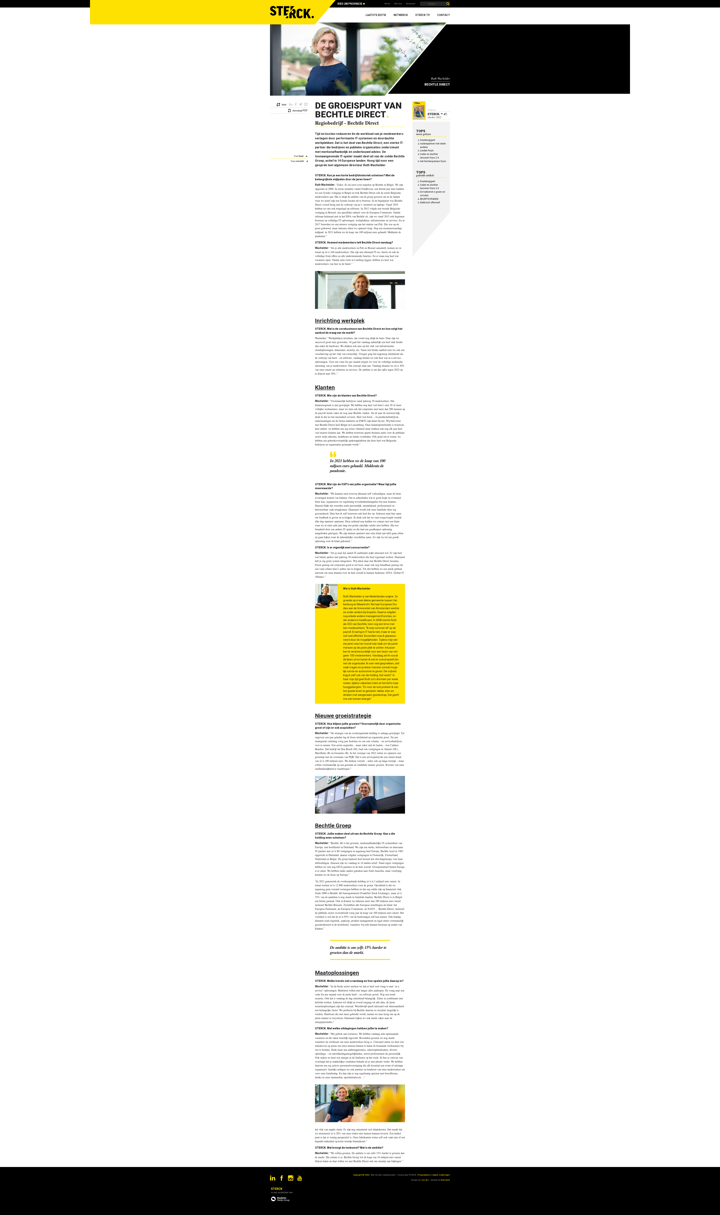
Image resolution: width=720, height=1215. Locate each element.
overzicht (300, 161)
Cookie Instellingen (441, 1175)
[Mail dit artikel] (306, 104)
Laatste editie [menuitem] (376, 15)
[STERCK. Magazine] (292, 12)
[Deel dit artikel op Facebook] (295, 104)
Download (297, 110)
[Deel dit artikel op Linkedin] (290, 104)
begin (301, 156)
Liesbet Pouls (427, 150)
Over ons (398, 3)
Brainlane (445, 1180)
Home (387, 3)
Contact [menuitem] (443, 15)
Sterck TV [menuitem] (422, 15)
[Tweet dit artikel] (300, 104)
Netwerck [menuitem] (401, 15)
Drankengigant (427, 140)
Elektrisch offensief (430, 202)
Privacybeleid (423, 1175)
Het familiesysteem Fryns (433, 161)
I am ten (425, 1180)
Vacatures (410, 3)
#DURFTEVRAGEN (429, 199)
